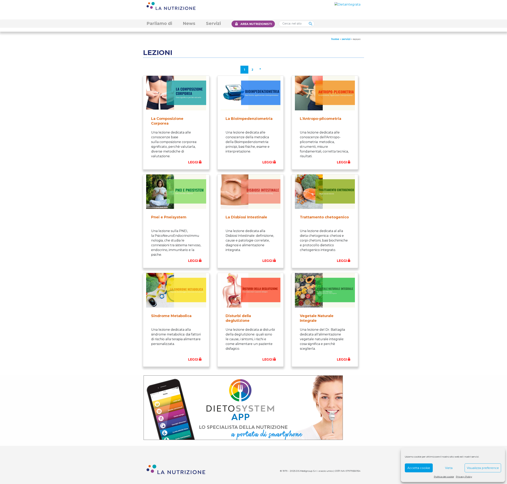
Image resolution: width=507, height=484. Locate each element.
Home (335, 39)
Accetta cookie (418, 468)
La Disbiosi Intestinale (246, 217)
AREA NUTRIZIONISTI (256, 24)
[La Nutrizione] (171, 6)
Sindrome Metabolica (171, 316)
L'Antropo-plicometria (320, 119)
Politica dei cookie (444, 476)
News (189, 23)
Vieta (449, 468)
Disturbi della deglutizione (238, 318)
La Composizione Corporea (167, 121)
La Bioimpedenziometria (249, 119)
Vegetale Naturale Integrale (317, 318)
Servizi (213, 23)
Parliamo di (159, 23)
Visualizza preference (483, 468)
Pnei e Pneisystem (168, 217)
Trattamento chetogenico (324, 217)
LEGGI (193, 162)
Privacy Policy (464, 476)
